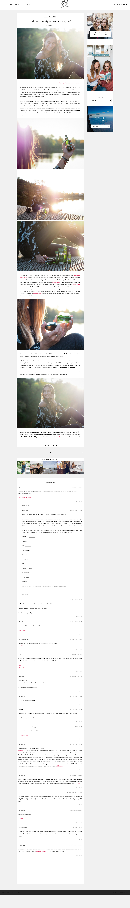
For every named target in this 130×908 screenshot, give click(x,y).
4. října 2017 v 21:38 (76, 709)
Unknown (25, 511)
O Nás (11, 5)
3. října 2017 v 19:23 (76, 696)
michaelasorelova (23, 639)
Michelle (21, 676)
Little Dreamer (22, 622)
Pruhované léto (23, 828)
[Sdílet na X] (53, 445)
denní (68, 289)
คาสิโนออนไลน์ (60, 766)
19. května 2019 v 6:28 (75, 845)
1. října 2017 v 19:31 (76, 621)
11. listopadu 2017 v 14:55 (74, 792)
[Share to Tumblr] (56, 445)
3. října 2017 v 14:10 (76, 676)
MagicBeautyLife (23, 735)
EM (19, 487)
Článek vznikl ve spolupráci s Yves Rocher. (69, 83)
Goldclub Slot (22, 750)
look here (20, 818)
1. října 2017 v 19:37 (76, 639)
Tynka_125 (21, 845)
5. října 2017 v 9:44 (76, 726)
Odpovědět (79, 501)
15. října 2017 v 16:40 (76, 744)
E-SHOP (17, 5)
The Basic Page (123, 892)
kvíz (60, 437)
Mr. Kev (20, 645)
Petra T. (20, 709)
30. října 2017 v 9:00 (76, 775)
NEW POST (21, 667)
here (79, 783)
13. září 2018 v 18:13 (76, 827)
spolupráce (52, 16)
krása (46, 16)
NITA (20, 655)
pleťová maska (37, 293)
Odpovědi (26, 505)
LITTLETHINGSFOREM (24, 498)
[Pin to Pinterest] (48, 445)
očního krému (76, 284)
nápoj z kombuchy (41, 851)
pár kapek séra (56, 282)
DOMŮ (4, 5)
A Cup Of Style (15, 892)
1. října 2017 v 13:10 (76, 600)
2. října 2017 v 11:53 (76, 654)
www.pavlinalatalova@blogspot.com (29, 727)
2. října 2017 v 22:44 (76, 510)
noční (73, 289)
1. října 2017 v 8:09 (76, 487)
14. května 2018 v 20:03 (75, 810)
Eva (19, 600)
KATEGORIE (25, 5)
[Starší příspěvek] (82, 452)
